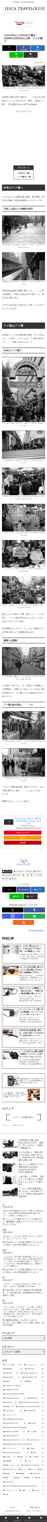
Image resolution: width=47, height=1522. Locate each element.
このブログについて (12, 1511)
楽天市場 (22, 842)
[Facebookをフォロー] (34, 909)
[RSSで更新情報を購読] (23, 922)
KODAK (38, 871)
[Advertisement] (23, 136)
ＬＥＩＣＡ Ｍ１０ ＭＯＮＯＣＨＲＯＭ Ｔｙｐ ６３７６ (28, 820)
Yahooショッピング (22, 832)
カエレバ (32, 826)
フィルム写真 (37, 875)
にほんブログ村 (24, 864)
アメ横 (26, 875)
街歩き (14, 879)
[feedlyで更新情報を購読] (34, 916)
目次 (20, 167)
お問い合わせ (34, 1507)
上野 (6, 879)
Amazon (22, 837)
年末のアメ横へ (25, 173)
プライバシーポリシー (34, 1511)
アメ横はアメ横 (25, 177)
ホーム (12, 1507)
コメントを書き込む (23, 1117)
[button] (31, 55)
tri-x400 (18, 875)
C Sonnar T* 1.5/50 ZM (24, 871)
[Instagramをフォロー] (12, 916)
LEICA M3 (8, 871)
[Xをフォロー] (12, 909)
